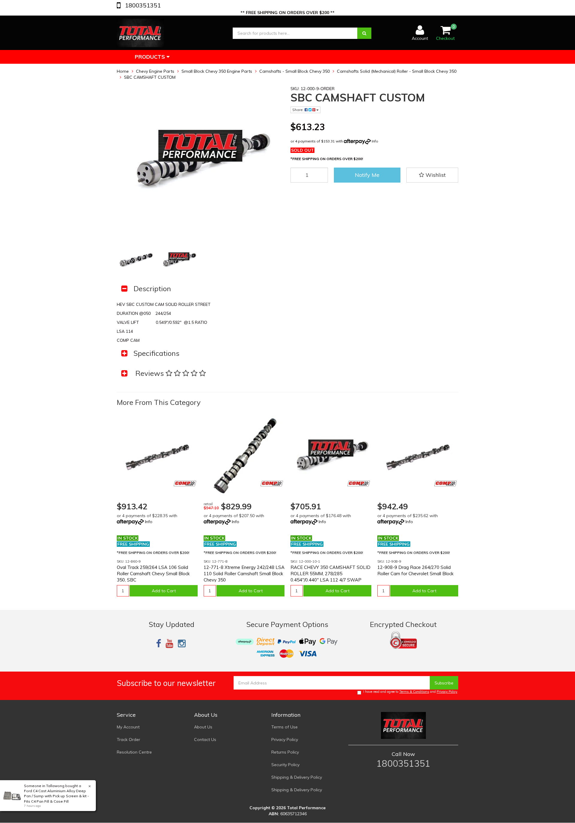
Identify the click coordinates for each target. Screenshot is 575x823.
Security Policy (285, 764)
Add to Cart (164, 590)
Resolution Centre (134, 752)
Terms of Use (284, 727)
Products (151, 56)
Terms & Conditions (414, 692)
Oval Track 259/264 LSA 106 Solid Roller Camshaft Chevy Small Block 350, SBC (153, 573)
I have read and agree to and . (410, 692)
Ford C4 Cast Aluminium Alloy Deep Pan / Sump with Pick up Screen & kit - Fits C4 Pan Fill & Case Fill (56, 796)
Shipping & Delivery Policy (296, 777)
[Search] (364, 33)
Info (375, 141)
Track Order (128, 739)
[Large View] (135, 260)
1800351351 (142, 5)
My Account (128, 727)
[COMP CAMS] (185, 483)
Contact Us (205, 739)
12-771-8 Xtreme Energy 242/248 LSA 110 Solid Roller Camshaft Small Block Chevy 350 (244, 573)
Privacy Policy (447, 692)
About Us (203, 727)
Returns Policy (285, 752)
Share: (298, 109)
